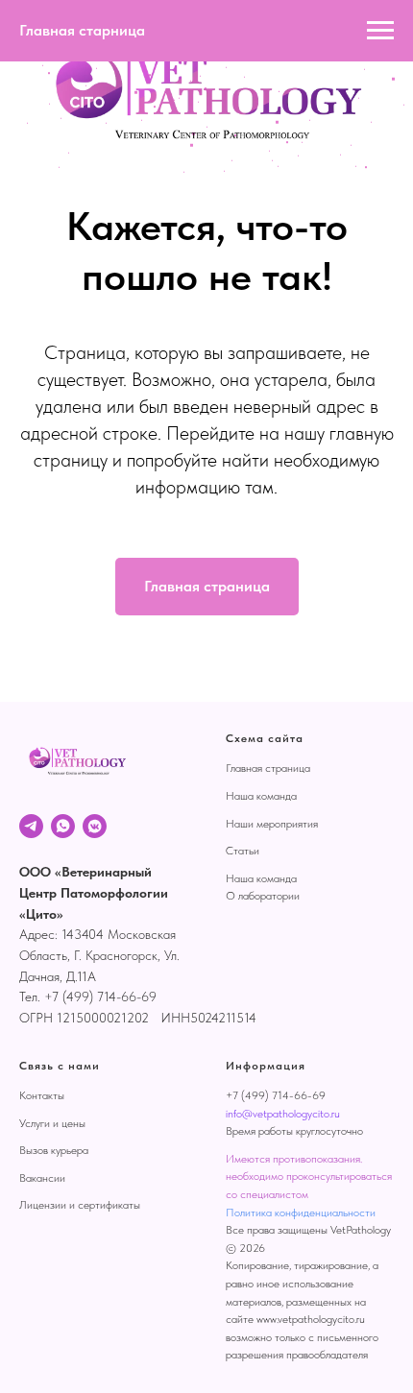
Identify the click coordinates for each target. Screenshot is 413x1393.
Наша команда (261, 796)
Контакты (41, 1095)
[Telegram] (31, 826)
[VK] (95, 826)
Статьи (242, 850)
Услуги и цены (52, 1123)
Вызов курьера (53, 1150)
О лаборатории (263, 895)
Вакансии (42, 1178)
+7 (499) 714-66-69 (276, 1095)
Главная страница (268, 768)
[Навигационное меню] (380, 30)
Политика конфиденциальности (301, 1212)
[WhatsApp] (63, 826)
